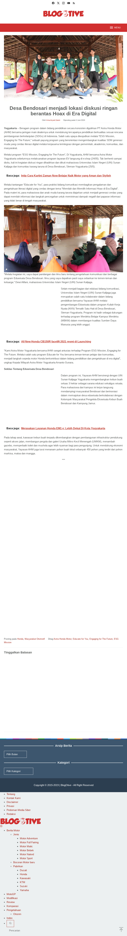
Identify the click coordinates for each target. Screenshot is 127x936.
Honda (20, 639)
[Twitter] (58, 3)
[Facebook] (53, 3)
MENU (117, 27)
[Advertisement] (32, 311)
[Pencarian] (10, 923)
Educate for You (80, 639)
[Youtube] (68, 3)
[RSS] (73, 3)
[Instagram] (63, 3)
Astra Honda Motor (62, 639)
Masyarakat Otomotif (35, 639)
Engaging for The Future (101, 639)
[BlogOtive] (63, 13)
